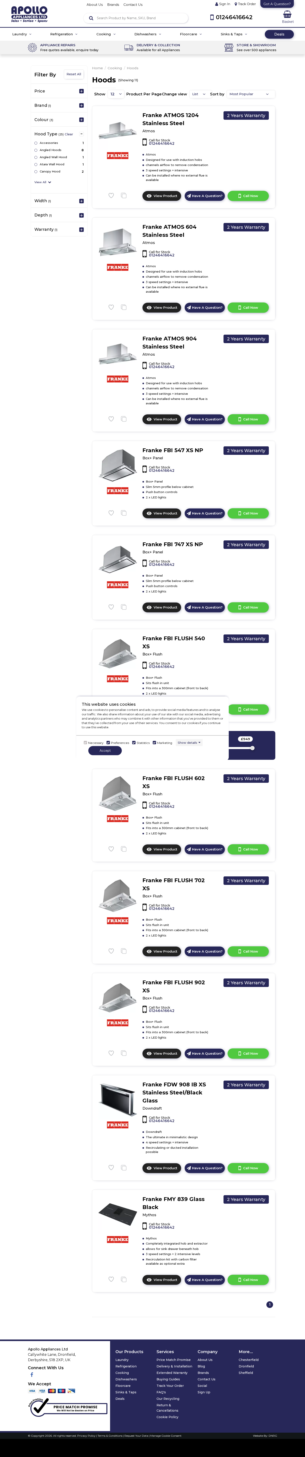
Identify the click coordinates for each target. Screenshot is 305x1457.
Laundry (20, 34)
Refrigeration (62, 34)
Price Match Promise (174, 1360)
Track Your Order (170, 1386)
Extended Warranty (172, 1373)
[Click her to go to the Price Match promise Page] (67, 1406)
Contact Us (206, 1379)
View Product (167, 197)
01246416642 (161, 143)
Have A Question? (207, 196)
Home (97, 68)
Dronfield (246, 1366)
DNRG (273, 1435)
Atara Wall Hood (52, 164)
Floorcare (189, 34)
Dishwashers (145, 34)
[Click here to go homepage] (29, 11)
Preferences (120, 742)
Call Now (250, 196)
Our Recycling (168, 1399)
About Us (205, 1360)
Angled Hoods (50, 150)
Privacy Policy (86, 1435)
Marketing (164, 742)
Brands (203, 1373)
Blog (201, 1366)
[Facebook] (32, 1375)
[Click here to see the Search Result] (91, 18)
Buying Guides (168, 1379)
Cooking (104, 34)
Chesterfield (249, 1360)
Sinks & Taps (232, 34)
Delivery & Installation (174, 1366)
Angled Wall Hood (53, 157)
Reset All (74, 74)
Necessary (95, 742)
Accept (105, 751)
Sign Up (204, 1392)
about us (95, 4)
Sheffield (246, 1373)
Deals (279, 34)
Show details (187, 742)
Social (202, 1386)
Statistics (143, 742)
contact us (132, 4)
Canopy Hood (50, 171)
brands (113, 4)
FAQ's (161, 1392)
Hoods (132, 68)
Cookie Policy (167, 1417)
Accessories (49, 143)
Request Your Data (136, 1435)
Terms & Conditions (110, 1435)
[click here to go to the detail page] (117, 130)
